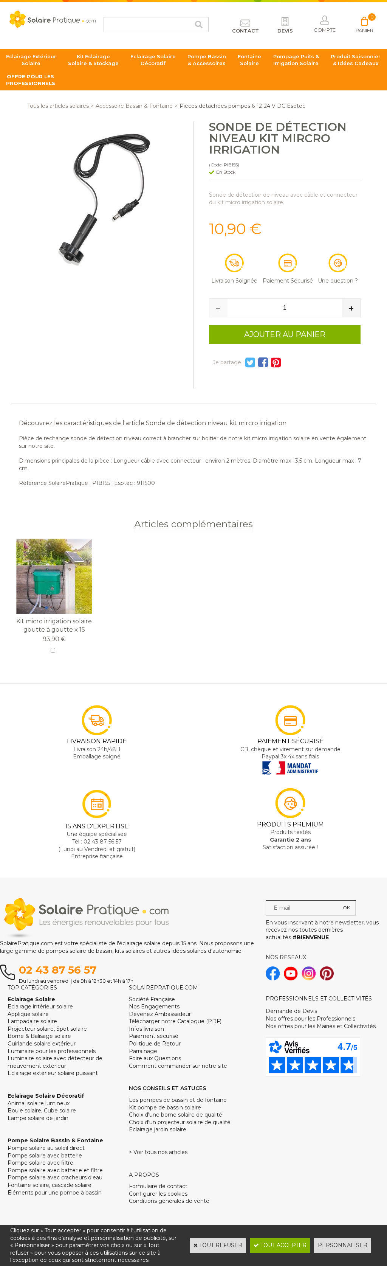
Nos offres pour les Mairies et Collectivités (321, 1026)
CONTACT (245, 31)
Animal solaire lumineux (39, 1103)
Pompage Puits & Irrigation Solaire (296, 59)
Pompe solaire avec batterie (45, 1155)
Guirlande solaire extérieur (42, 1043)
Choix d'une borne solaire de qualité (175, 1114)
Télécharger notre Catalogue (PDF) (175, 1021)
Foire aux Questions (155, 1058)
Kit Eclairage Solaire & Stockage (93, 59)
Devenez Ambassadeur (160, 1014)
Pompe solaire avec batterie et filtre (55, 1170)
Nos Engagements (154, 1006)
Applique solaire (28, 1014)
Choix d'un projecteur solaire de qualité (180, 1122)
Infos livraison (146, 1028)
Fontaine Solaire (249, 59)
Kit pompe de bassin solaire (165, 1107)
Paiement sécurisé (153, 1036)
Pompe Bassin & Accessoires (206, 59)
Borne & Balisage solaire (39, 1036)
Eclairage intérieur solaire (40, 1006)
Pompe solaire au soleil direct (46, 1148)
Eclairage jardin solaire (157, 1129)
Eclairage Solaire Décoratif (153, 59)
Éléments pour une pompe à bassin (55, 1192)
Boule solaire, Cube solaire (42, 1110)
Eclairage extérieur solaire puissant (53, 1073)
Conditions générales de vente (169, 1201)
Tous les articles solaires (58, 106)
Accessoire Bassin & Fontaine (134, 106)
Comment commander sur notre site (178, 1066)
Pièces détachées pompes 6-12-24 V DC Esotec (242, 106)
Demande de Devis (291, 1011)
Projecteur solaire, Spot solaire (47, 1028)
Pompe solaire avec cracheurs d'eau (55, 1177)
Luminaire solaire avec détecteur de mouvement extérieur (55, 1062)
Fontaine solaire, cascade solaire (49, 1185)
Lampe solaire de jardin (38, 1118)
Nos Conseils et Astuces (167, 1088)
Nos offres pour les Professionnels (310, 1018)
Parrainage (143, 1051)
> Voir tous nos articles (158, 1152)
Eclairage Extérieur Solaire (31, 59)
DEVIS (285, 31)
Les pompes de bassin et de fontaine (178, 1100)
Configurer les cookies (158, 1193)
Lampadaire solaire (32, 1021)
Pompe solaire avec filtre (40, 1162)
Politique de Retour (155, 1043)
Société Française (152, 999)
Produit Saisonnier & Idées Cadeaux (356, 59)
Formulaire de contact (158, 1186)
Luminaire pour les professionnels (52, 1051)
